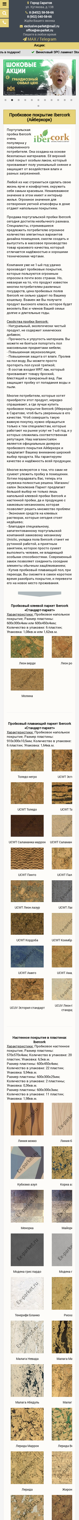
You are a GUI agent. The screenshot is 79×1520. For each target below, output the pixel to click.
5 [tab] (33, 99)
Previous (7, 77)
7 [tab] (46, 99)
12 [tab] (39, 105)
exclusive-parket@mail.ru (41, 26)
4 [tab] (26, 99)
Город (41, 3)
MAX (32, 39)
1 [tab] (6, 99)
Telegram (48, 39)
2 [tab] (13, 99)
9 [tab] (59, 99)
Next (71, 77)
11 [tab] (72, 99)
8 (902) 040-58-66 (39, 16)
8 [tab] (52, 99)
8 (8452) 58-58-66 (41, 12)
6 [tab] (39, 99)
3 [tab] (20, 99)
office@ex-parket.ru (39, 30)
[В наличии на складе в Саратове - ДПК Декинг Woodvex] (39, 77)
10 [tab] (66, 99)
